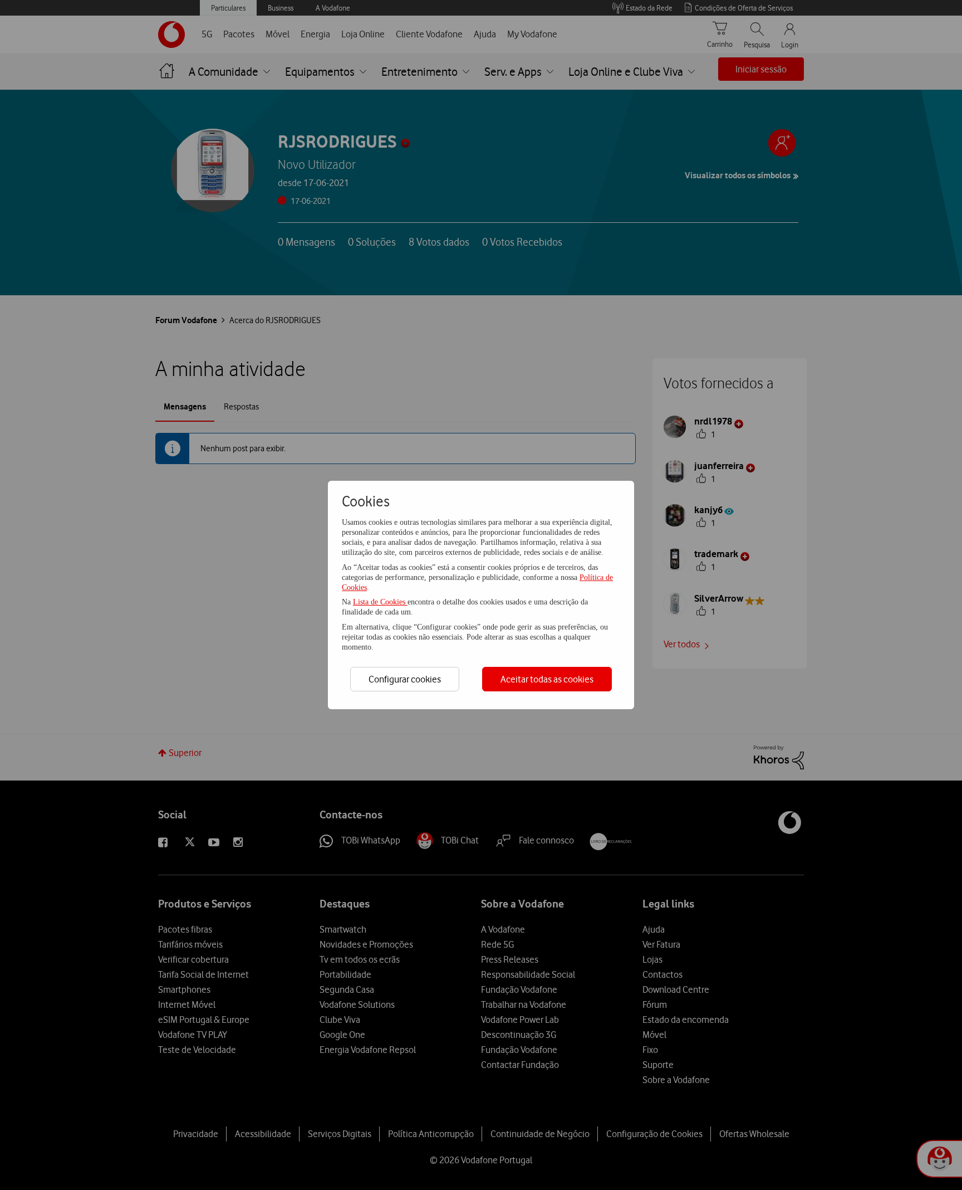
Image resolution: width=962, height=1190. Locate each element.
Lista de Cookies (380, 602)
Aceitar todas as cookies (546, 679)
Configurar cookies (405, 679)
